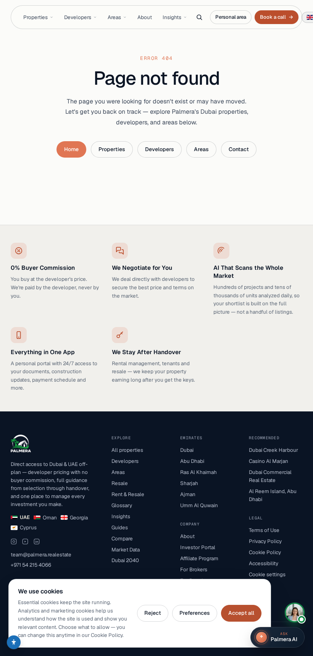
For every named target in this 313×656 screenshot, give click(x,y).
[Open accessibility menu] (14, 642)
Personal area (230, 17)
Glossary (121, 505)
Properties (35, 17)
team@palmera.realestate (41, 554)
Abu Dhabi (192, 461)
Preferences (194, 612)
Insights (172, 17)
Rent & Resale (127, 494)
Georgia (79, 517)
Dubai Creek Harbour (273, 449)
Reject (152, 612)
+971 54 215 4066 (31, 564)
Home (71, 149)
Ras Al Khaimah (198, 472)
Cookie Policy (265, 552)
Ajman (187, 494)
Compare (122, 538)
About (144, 17)
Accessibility (263, 563)
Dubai (187, 449)
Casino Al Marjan (268, 461)
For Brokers (193, 569)
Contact (239, 149)
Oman (50, 517)
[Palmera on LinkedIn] (37, 541)
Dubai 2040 (125, 560)
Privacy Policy (265, 541)
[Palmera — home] (21, 443)
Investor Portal (197, 547)
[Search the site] (199, 17)
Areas (114, 17)
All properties (127, 449)
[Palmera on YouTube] (25, 541)
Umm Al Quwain (199, 505)
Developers (77, 17)
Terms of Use (264, 530)
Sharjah (189, 483)
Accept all (241, 612)
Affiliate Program (199, 558)
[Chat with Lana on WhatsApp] (295, 612)
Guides (119, 527)
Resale (119, 483)
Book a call (276, 17)
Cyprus (28, 527)
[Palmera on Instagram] (14, 541)
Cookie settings (267, 574)
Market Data (125, 549)
